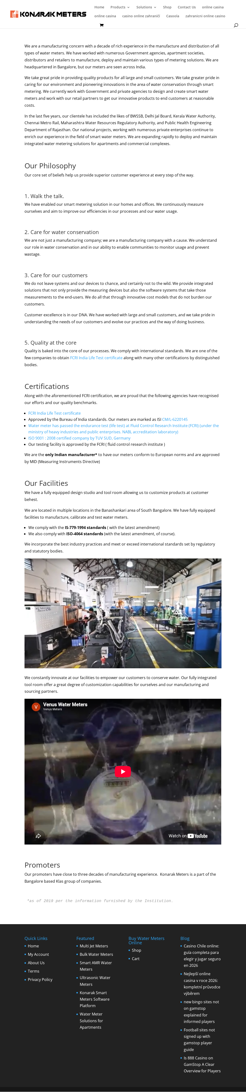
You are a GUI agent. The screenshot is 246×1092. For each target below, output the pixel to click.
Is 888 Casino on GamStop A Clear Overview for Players (202, 1064)
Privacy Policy (40, 979)
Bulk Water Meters (96, 954)
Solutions (144, 7)
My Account (38, 954)
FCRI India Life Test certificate (96, 357)
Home (99, 7)
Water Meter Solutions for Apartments (91, 1020)
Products (118, 7)
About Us (36, 962)
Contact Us (187, 7)
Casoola (172, 16)
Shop (167, 7)
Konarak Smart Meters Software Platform (95, 999)
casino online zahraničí (141, 16)
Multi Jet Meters (94, 946)
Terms (33, 971)
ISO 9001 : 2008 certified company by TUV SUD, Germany (79, 438)
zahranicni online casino (205, 16)
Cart (136, 958)
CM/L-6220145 (175, 419)
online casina (213, 7)
